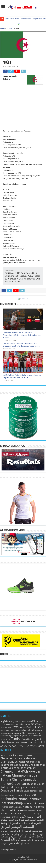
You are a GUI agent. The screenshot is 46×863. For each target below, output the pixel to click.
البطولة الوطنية (10, 823)
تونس (41, 745)
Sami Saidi (37, 735)
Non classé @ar (36, 814)
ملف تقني (26, 843)
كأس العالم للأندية (6, 837)
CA (33, 721)
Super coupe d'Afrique (10, 817)
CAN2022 (8, 724)
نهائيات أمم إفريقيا (12, 843)
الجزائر (35, 742)
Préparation (17, 736)
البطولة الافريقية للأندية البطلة (22, 820)
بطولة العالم (11, 834)
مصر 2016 (22, 746)
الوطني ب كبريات (24, 835)
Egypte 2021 (8, 727)
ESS (28, 727)
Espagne (22, 727)
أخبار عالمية (34, 816)
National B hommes (12, 813)
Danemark (27, 724)
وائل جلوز (4, 746)
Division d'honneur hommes (14, 795)
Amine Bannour (21, 721)
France (39, 727)
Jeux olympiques (31, 803)
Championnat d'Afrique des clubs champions (23, 766)
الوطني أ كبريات (8, 830)
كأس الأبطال (17, 837)
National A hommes (15, 810)
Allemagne (12, 721)
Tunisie (17, 739)
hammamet (18, 730)
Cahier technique (25, 755)
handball (28, 730)
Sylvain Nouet (5, 739)
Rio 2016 (29, 736)
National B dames (35, 811)
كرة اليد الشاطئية (26, 840)
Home (2, 28)
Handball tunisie (13, 733)
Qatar (24, 735)
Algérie (4, 721)
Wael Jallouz (28, 739)
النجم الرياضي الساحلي (10, 742)
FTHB (11, 731)
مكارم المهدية (13, 746)
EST (32, 727)
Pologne (10, 736)
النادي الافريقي (26, 742)
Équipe (9, 28)
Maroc (25, 733)
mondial (31, 733)
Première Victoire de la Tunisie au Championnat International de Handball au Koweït (22, 335)
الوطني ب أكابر (37, 834)
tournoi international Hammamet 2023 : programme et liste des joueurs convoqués (21, 344)
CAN (37, 721)
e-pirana (18, 857)
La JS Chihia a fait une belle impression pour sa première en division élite (22, 376)
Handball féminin (29, 799)
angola (29, 721)
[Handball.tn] (23, 7)
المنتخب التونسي (22, 827)
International (11, 803)
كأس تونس (39, 839)
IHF (20, 733)
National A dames (33, 806)
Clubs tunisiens (24, 783)
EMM (15, 727)
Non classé (26, 814)
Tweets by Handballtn (8, 850)
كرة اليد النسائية (32, 746)
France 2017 (5, 731)
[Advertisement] (23, 110)
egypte (34, 724)
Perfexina (26, 857)
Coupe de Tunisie (17, 724)
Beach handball (9, 755)
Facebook (4, 654)
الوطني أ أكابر (24, 830)
